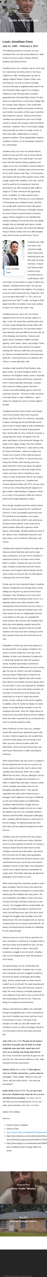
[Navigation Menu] (43, 3)
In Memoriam (23, 13)
